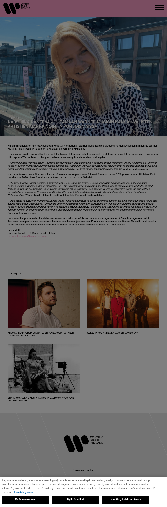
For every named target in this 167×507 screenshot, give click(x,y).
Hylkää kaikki (75, 499)
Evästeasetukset (25, 499)
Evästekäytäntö (23, 492)
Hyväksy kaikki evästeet (126, 499)
